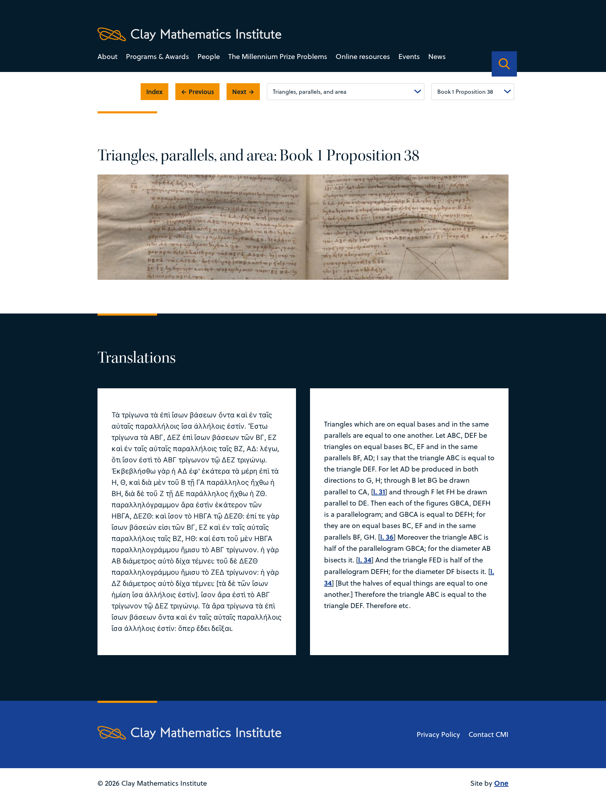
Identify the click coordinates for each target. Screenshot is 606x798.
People (208, 56)
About (107, 56)
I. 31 (379, 491)
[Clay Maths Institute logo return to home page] (189, 34)
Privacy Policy (438, 734)
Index (154, 91)
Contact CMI (489, 734)
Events (409, 56)
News (437, 56)
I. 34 (364, 559)
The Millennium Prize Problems (277, 56)
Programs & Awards (157, 56)
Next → (243, 91)
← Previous (197, 91)
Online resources (363, 56)
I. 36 (386, 537)
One (501, 783)
